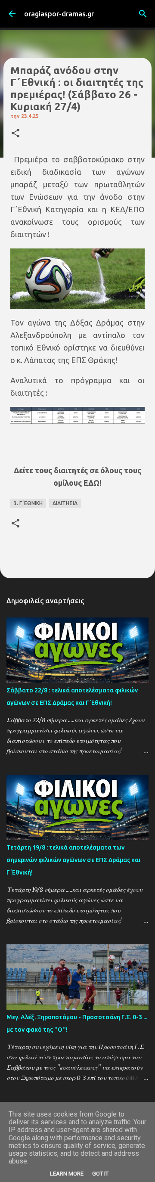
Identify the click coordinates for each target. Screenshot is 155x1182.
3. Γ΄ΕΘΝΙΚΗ (28, 503)
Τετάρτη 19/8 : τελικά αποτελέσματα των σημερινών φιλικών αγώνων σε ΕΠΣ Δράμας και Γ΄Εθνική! (73, 860)
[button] (15, 134)
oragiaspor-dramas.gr (59, 14)
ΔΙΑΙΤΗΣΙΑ (65, 503)
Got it (100, 1173)
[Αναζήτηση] (143, 13)
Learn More (67, 1173)
